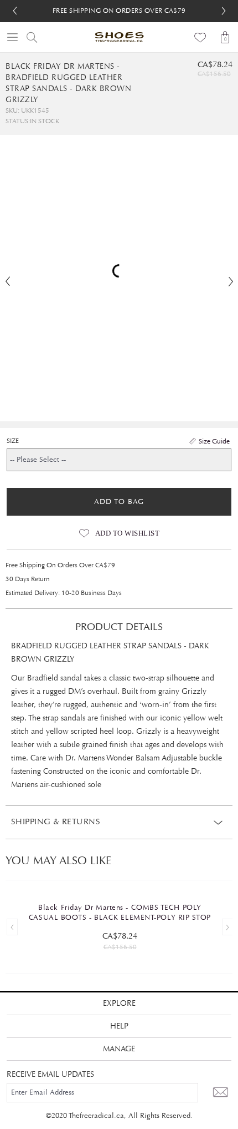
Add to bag (119, 501)
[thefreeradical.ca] (119, 37)
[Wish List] (201, 37)
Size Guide (214, 441)
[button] (223, 11)
